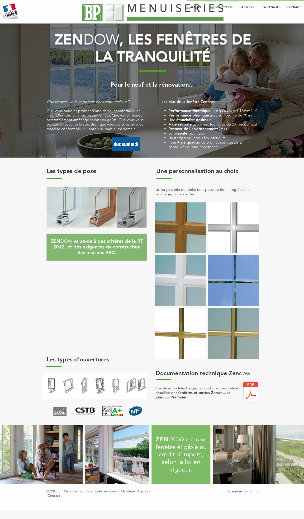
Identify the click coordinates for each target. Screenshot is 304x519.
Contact (54, 495)
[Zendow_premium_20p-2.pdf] (251, 392)
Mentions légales (134, 491)
